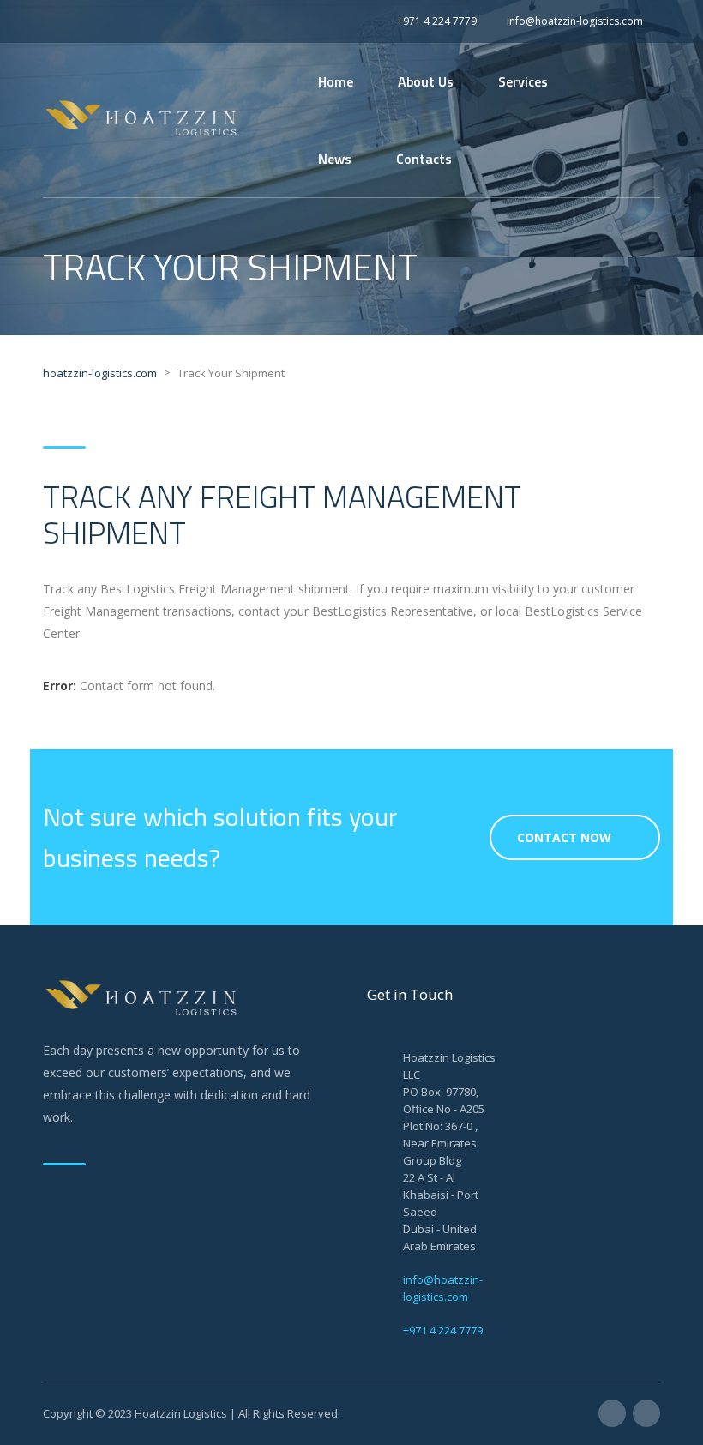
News (335, 158)
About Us (426, 81)
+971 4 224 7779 (443, 1330)
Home (335, 81)
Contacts (424, 158)
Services (523, 81)
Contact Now (564, 837)
